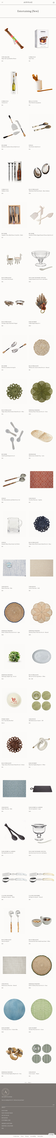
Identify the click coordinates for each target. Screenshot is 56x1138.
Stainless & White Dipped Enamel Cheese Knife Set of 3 (41, 235)
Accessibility (33, 1136)
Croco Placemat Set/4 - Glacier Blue (10, 1029)
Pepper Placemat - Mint (7, 809)
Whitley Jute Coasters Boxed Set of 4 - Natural (39, 367)
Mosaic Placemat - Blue (7, 588)
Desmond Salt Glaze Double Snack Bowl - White (39, 941)
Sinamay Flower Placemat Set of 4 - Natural (38, 632)
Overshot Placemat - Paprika (35, 500)
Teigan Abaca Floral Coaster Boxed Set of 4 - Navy (40, 544)
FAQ (3, 1128)
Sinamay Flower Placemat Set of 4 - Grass (38, 411)
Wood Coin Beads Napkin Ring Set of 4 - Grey (11, 1073)
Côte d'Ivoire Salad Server (34, 146)
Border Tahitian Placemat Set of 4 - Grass (38, 985)
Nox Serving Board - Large (35, 809)
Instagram (5, 1117)
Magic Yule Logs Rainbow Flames (9, 58)
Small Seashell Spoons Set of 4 (8, 455)
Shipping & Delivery (7, 1126)
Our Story (5, 1110)
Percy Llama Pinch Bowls (7, 279)
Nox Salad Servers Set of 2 (7, 853)
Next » (29, 1082)
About (3, 1107)
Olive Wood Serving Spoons (35, 102)
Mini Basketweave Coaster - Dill (36, 720)
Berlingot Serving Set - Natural (36, 897)
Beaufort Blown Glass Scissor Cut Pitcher (11, 544)
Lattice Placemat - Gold (34, 588)
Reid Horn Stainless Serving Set (9, 367)
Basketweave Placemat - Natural (9, 985)
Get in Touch (5, 1115)
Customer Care (6, 1120)
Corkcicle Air (4, 102)
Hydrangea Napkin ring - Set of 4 (9, 676)
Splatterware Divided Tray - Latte (36, 455)
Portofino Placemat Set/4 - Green (36, 1029)
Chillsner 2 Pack (5, 191)
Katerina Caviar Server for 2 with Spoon (38, 853)
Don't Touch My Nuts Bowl (7, 720)
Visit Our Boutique (7, 1113)
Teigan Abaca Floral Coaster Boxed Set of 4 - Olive (13, 411)
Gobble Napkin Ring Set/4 (34, 323)
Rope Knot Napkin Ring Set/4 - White (37, 764)
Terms (22, 1136)
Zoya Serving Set (5, 941)
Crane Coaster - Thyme (34, 1073)
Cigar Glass (31, 58)
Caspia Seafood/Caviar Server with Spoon (38, 279)
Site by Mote (40, 1136)
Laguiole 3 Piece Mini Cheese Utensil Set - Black (12, 235)
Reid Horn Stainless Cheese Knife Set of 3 (11, 146)
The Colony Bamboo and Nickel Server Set (11, 500)
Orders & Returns (7, 1123)
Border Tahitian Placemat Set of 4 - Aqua (11, 632)
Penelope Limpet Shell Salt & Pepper (9, 323)
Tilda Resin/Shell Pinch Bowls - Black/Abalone (39, 191)
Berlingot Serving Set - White (8, 897)
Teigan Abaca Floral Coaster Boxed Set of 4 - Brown (13, 764)
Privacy (27, 1136)
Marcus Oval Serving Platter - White (37, 676)
